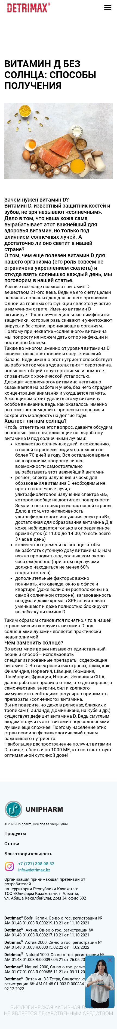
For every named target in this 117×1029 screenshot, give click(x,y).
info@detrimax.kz (34, 870)
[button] (108, 7)
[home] (27, 7)
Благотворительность (28, 853)
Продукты (15, 833)
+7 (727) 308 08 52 (36, 863)
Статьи (11, 843)
